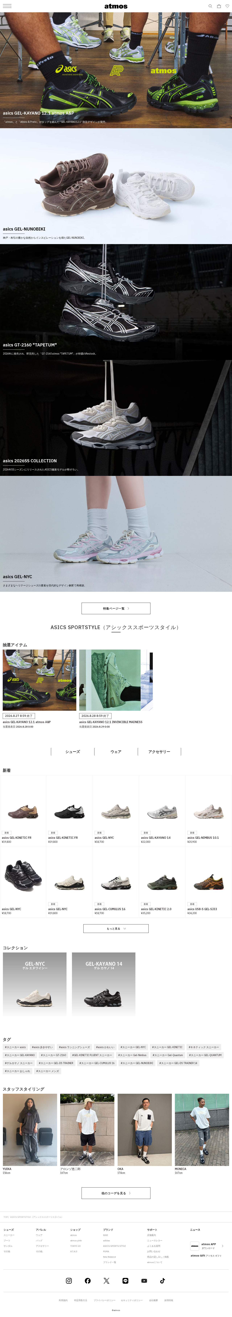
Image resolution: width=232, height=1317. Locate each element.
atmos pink (76, 1240)
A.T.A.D (73, 1251)
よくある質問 (153, 1246)
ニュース (195, 1229)
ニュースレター (154, 1240)
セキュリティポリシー (132, 1300)
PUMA (106, 1251)
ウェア (116, 751)
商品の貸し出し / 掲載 (158, 1256)
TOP (6, 1217)
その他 (7, 1251)
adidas (106, 1240)
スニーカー (9, 1235)
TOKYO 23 (75, 1246)
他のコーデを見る (114, 1193)
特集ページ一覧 (114, 608)
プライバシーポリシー (104, 1300)
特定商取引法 (80, 1300)
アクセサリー (159, 751)
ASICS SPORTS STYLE (114, 1246)
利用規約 (63, 1300)
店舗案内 (151, 1235)
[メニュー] (7, 6)
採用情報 (168, 1300)
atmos (73, 1235)
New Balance (109, 1256)
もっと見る (113, 928)
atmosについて (154, 1262)
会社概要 (153, 1300)
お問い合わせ (153, 1251)
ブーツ (7, 1240)
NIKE (105, 1235)
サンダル (8, 1246)
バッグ (39, 1240)
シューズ (72, 751)
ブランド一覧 (109, 1262)
